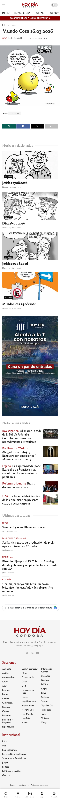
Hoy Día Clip (28, 709)
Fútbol (5, 523)
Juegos (5, 762)
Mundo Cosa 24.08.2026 (19, 304)
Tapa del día (47, 705)
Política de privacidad (11, 771)
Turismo (45, 718)
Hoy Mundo (27, 714)
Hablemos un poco (28, 691)
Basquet (5, 690)
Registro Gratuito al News (14, 754)
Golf (24, 685)
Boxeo (5, 694)
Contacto (6, 775)
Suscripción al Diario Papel (14, 758)
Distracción (15, 113)
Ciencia (5, 698)
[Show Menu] (3, 5)
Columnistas (7, 702)
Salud (43, 692)
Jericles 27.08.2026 (15, 182)
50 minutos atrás (10, 531)
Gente (24, 681)
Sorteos (5, 766)
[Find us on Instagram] (32, 653)
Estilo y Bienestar (29, 668)
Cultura (5, 711)
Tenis (43, 714)
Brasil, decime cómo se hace (18, 485)
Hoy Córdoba (22, 13)
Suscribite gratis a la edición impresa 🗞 (30, 18)
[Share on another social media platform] (51, 126)
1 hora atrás (8, 550)
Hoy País (39, 13)
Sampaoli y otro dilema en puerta (24, 527)
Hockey (25, 697)
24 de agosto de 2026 (12, 308)
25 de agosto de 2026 (12, 268)
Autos (5, 681)
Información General (46, 670)
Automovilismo (9, 677)
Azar (4, 685)
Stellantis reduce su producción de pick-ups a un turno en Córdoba (28, 544)
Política (44, 684)
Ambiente (6, 668)
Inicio (6, 13)
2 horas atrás (9, 572)
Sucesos (44, 701)
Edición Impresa (9, 749)
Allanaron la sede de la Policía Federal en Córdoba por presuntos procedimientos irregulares (21, 436)
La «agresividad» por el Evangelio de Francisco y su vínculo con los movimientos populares (22, 471)
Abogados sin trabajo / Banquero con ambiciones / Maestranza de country (19, 453)
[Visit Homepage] (30, 5)
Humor (13, 25)
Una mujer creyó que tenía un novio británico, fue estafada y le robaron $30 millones (27, 587)
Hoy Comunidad (29, 701)
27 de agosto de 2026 (12, 187)
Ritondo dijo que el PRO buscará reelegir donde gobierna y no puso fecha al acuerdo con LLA (30, 564)
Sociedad (45, 697)
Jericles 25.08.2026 (15, 263)
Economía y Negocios (14, 538)
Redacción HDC (18, 38)
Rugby (44, 688)
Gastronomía (28, 677)
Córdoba (6, 707)
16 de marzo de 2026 (38, 38)
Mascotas (45, 675)
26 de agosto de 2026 (12, 227)
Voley (43, 722)
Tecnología (46, 709)
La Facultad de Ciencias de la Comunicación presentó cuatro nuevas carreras (21, 499)
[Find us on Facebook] (22, 653)
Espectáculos (8, 726)
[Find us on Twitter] (27, 653)
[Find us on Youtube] (37, 653)
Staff (4, 745)
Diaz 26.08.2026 (13, 223)
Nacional (7, 557)
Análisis (5, 673)
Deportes (6, 715)
